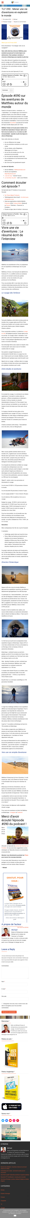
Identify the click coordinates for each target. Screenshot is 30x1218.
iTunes (26, 855)
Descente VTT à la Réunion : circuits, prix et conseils (13, 1177)
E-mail (4, 989)
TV (15, 1204)
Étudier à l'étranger (15, 1193)
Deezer (8, 205)
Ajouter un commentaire (20, 21)
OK (15, 1215)
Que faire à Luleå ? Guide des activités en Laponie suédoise (15, 1174)
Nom (3, 981)
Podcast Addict (17, 203)
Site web (4, 996)
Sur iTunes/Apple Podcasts (12, 195)
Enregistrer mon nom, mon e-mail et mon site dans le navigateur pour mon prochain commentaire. (14, 1005)
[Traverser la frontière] (15, 2)
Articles (15, 1190)
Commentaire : (5, 966)
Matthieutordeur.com (19, 169)
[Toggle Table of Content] (10, 90)
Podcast (5, 21)
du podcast (13, 122)
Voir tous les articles (22, 927)
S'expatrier (15, 1200)
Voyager (9, 21)
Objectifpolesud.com (10, 173)
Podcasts (7, 203)
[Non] (28, 1213)
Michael (15, 19)
